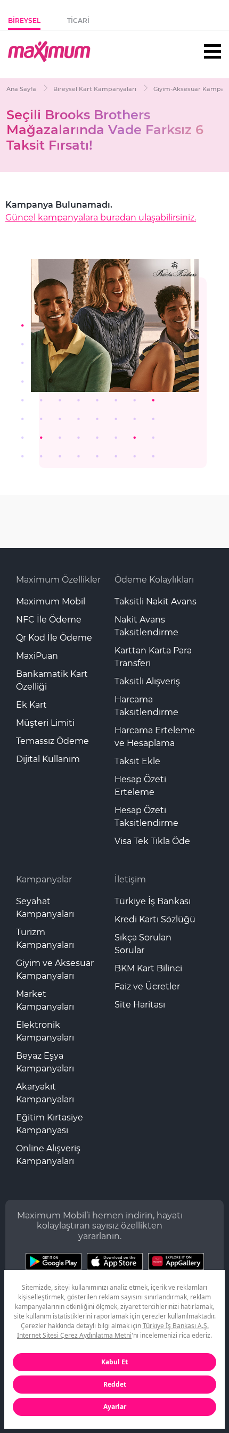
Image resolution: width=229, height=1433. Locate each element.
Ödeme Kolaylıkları (154, 580)
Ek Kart (31, 705)
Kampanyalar (44, 879)
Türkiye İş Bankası (152, 901)
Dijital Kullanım (48, 759)
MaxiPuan (37, 656)
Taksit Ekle (137, 761)
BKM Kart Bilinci (148, 968)
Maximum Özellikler (58, 580)
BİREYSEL (24, 20)
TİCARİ (78, 20)
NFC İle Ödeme (48, 620)
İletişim (130, 879)
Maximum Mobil (50, 601)
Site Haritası (139, 1005)
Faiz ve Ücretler (147, 986)
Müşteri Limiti (45, 723)
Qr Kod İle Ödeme (54, 638)
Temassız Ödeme (52, 741)
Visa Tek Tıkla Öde (152, 841)
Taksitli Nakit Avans (155, 601)
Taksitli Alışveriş (147, 681)
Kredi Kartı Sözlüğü (154, 919)
